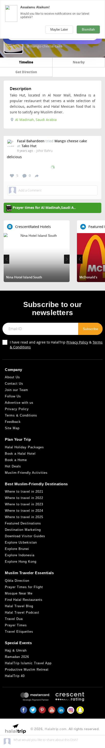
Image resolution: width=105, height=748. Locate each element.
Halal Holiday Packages (24, 447)
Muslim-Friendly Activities (26, 473)
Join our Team (16, 390)
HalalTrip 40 (15, 676)
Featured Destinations (23, 523)
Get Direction (26, 72)
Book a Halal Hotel (20, 453)
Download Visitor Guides (25, 536)
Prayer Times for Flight (24, 587)
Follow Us (13, 396)
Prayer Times (16, 625)
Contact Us (14, 383)
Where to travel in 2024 (24, 510)
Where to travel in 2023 (24, 504)
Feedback (13, 422)
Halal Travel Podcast (22, 612)
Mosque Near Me (18, 593)
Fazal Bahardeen (30, 141)
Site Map (12, 428)
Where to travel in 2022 (24, 498)
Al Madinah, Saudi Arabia (35, 119)
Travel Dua (14, 619)
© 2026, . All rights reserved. (65, 729)
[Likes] (12, 176)
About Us (12, 377)
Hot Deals (13, 466)
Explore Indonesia (19, 555)
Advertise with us (19, 402)
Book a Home (16, 460)
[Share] (37, 175)
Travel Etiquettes (19, 631)
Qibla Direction (17, 580)
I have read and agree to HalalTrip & (56, 344)
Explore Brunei (17, 549)
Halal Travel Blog (19, 606)
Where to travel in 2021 (24, 491)
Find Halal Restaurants (23, 600)
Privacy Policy (77, 342)
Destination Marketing (23, 530)
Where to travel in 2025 (24, 517)
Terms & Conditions (21, 415)
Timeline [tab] (26, 62)
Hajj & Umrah (16, 650)
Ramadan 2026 (17, 657)
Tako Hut (29, 145)
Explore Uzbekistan (21, 542)
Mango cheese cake (70, 141)
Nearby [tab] (79, 62)
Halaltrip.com (56, 729)
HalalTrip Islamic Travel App (28, 663)
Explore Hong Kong (20, 561)
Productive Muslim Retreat (27, 669)
